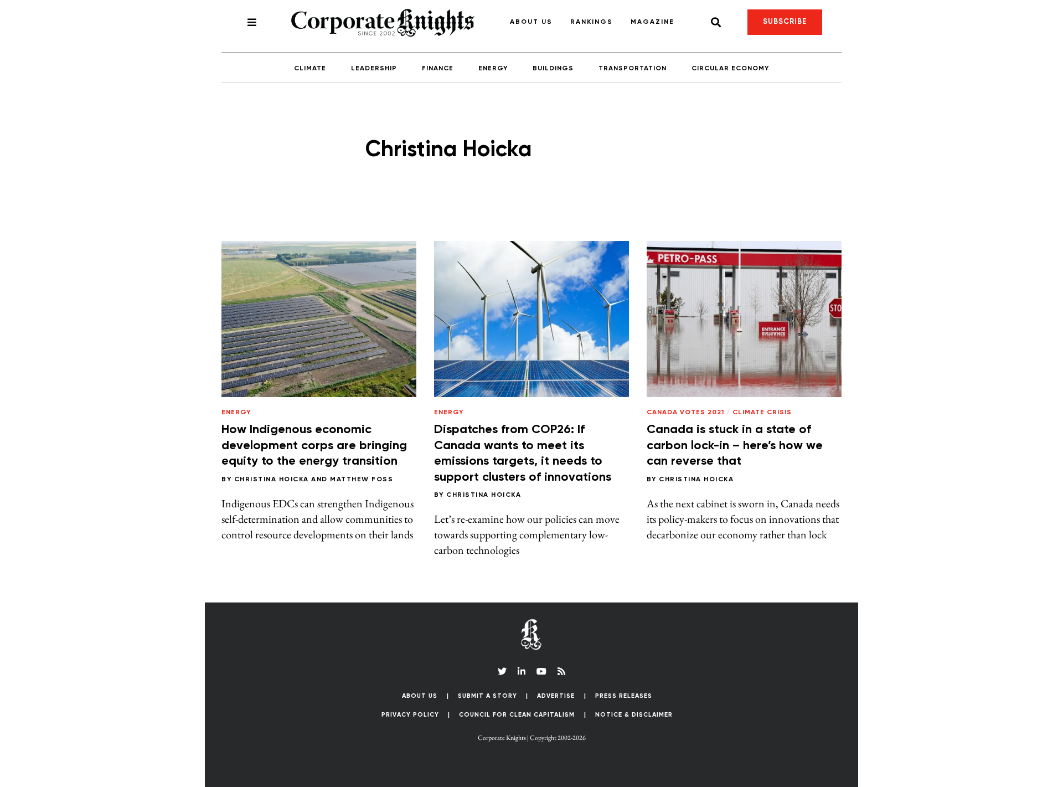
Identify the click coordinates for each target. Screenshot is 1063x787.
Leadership (374, 68)
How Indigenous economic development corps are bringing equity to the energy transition (314, 445)
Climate (310, 68)
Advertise (556, 696)
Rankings (591, 22)
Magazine (652, 22)
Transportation (632, 68)
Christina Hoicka (271, 479)
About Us (531, 22)
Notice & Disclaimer (634, 715)
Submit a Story (487, 696)
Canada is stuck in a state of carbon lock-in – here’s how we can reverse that (735, 445)
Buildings (553, 68)
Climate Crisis (762, 412)
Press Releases (623, 696)
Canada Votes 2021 (685, 412)
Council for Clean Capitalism (517, 715)
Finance (437, 68)
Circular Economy (730, 68)
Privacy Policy (410, 715)
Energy (493, 68)
